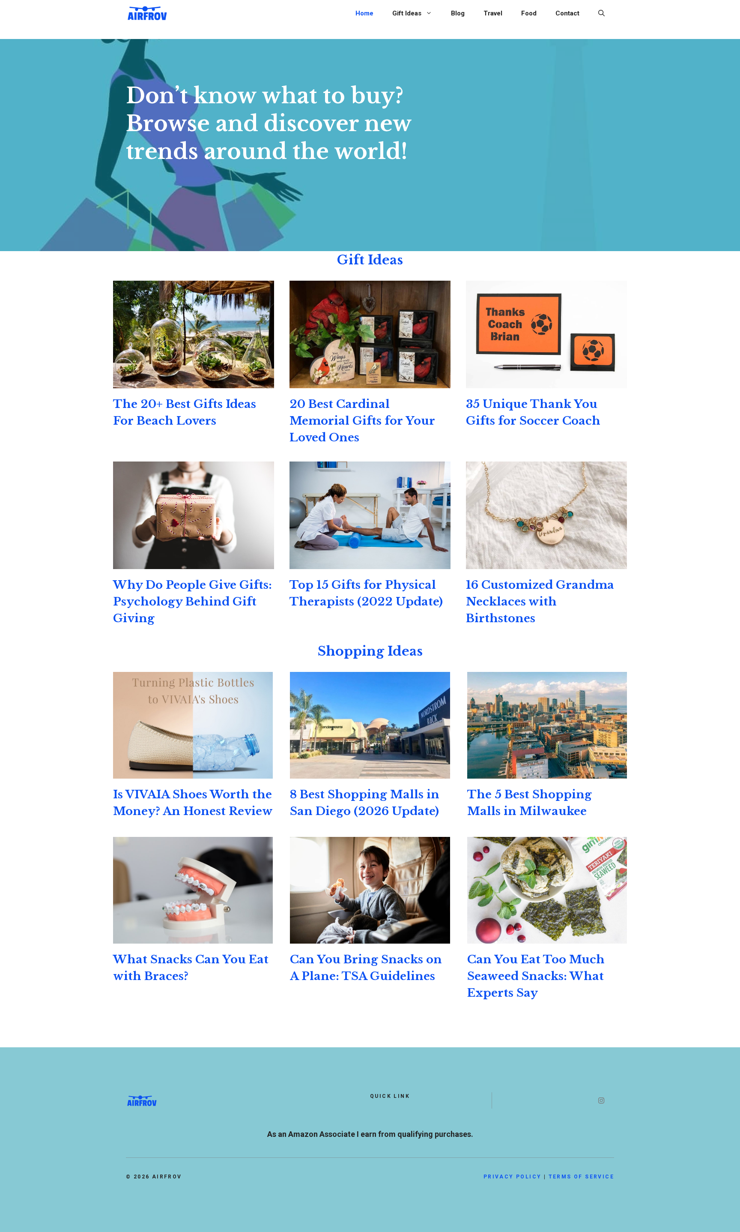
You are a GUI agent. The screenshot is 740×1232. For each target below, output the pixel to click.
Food (529, 13)
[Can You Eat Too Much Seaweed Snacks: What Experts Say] (547, 936)
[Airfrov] (147, 12)
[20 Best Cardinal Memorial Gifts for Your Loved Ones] (370, 381)
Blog (458, 13)
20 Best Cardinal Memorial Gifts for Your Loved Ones (362, 420)
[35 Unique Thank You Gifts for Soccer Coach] (546, 381)
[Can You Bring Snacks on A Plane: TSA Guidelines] (370, 936)
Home (364, 13)
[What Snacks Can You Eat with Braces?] (193, 936)
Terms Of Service (581, 1177)
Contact (567, 13)
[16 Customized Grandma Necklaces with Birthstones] (546, 562)
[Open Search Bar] (601, 13)
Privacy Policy (512, 1177)
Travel (492, 13)
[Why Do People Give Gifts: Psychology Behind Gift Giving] (193, 562)
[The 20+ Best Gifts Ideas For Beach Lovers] (193, 381)
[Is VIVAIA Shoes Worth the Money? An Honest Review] (193, 771)
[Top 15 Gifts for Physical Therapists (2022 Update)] (370, 562)
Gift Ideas (406, 13)
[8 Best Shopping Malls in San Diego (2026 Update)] (370, 771)
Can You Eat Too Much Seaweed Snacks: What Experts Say (536, 976)
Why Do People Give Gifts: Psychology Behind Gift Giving (192, 601)
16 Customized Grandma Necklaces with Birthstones (540, 601)
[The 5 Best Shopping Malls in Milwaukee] (547, 771)
